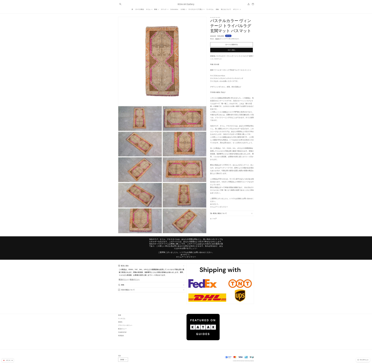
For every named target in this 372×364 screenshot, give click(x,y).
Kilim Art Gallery (240, 360)
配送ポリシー (123, 279)
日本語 (122, 359)
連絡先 (120, 322)
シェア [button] (214, 218)
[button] (120, 4)
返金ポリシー (135, 279)
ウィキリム (121, 318)
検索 (119, 315)
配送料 (217, 38)
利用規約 (121, 335)
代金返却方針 (122, 332)
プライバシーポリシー (125, 325)
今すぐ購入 (231, 50)
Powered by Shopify (249, 360)
